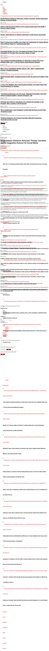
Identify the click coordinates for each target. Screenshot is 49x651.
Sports (4, 617)
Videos (4, 637)
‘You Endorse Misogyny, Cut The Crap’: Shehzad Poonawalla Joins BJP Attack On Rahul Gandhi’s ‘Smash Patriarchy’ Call (23, 94)
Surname (18, 221)
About (4, 126)
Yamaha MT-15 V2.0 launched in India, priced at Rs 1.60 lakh (16, 242)
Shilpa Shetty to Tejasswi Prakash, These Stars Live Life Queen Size (18, 248)
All (3, 7)
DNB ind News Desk (6, 145)
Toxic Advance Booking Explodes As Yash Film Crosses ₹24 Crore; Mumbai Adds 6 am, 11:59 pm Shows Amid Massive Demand (22, 61)
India (4, 8)
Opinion (4, 648)
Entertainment (6, 385)
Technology (5, 13)
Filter (2, 4)
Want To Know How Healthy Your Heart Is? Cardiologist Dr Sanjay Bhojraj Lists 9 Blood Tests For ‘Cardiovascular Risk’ (24, 43)
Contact (4, 314)
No (9, 349)
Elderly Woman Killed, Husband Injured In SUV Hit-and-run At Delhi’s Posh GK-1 (23, 182)
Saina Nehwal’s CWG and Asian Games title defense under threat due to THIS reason (22, 254)
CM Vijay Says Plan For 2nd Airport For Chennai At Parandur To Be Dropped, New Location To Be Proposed (22, 102)
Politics (4, 10)
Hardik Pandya (6, 221)
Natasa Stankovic (10, 193)
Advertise (5, 311)
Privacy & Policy (6, 313)
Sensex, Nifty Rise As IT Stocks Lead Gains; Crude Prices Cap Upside (23, 35)
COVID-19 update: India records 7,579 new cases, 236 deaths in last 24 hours (20, 258)
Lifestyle (5, 12)
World (4, 11)
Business (5, 9)
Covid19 (4, 643)
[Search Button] (10, 320)
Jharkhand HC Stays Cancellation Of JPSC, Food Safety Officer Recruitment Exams (24, 235)
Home (1, 137)
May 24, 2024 (3, 147)
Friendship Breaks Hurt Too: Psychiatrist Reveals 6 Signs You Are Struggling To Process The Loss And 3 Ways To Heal (21, 52)
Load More (3, 123)
